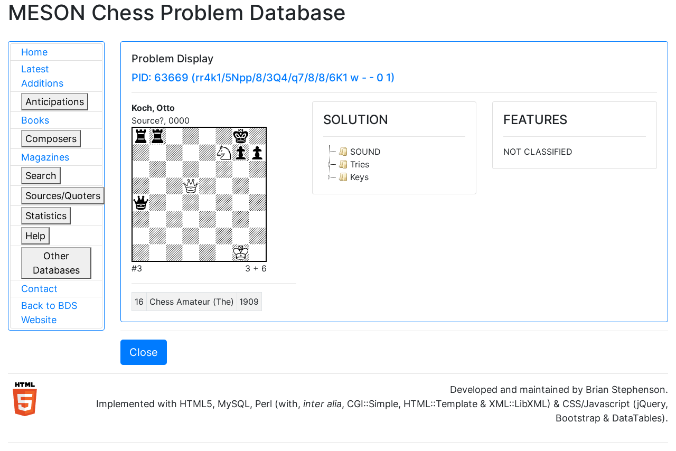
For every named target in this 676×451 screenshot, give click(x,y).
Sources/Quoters (62, 195)
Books (35, 120)
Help (35, 235)
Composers (51, 138)
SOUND (365, 151)
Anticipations (54, 101)
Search (41, 175)
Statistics (46, 215)
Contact (39, 288)
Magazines (45, 157)
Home (34, 52)
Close (143, 352)
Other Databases (56, 263)
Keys (359, 177)
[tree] (394, 164)
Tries (359, 164)
